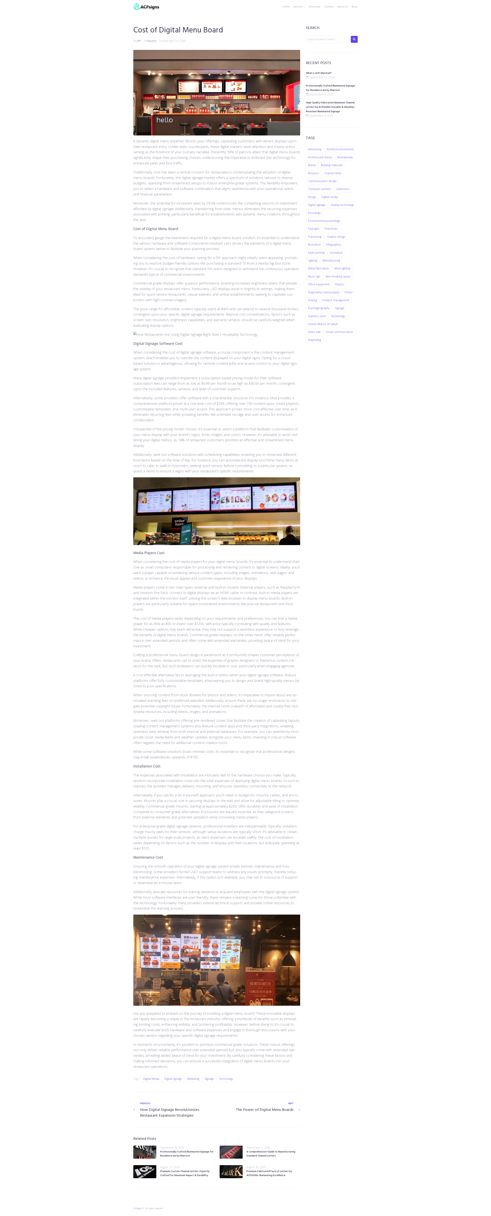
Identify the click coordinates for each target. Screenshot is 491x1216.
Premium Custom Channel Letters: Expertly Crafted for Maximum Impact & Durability (184, 1173)
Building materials (332, 165)
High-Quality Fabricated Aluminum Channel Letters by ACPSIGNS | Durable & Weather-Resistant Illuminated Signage (330, 107)
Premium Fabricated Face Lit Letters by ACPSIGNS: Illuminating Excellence (269, 1173)
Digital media (151, 1079)
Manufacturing (331, 260)
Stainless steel (317, 316)
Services (298, 7)
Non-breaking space (338, 276)
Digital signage (173, 1079)
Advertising (314, 149)
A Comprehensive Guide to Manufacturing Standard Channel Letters (270, 1154)
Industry (151, 41)
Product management (335, 300)
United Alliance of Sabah (323, 324)
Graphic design (336, 236)
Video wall (314, 332)
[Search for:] (327, 39)
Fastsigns (313, 228)
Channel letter (333, 173)
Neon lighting (342, 268)
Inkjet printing (316, 252)
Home (286, 7)
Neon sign (314, 276)
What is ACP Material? (319, 73)
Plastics (339, 284)
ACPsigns (137, 1208)
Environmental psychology (324, 221)
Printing (312, 300)
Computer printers (319, 189)
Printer (349, 292)
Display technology (342, 205)
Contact (329, 7)
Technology (226, 1079)
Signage (209, 1079)
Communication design (322, 181)
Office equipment (319, 284)
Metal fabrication (318, 268)
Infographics (333, 244)
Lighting (312, 260)
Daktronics (343, 189)
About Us (342, 7)
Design (312, 197)
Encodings (314, 213)
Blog (354, 7)
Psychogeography (319, 308)
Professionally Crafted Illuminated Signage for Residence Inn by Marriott (186, 1154)
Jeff (139, 41)
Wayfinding (314, 340)
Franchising (315, 236)
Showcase (314, 7)
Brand (312, 165)
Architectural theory (320, 157)
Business (313, 173)
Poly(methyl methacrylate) (323, 292)
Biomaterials (345, 157)
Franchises (331, 228)
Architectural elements (340, 149)
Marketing (193, 1079)
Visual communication (339, 332)
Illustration (314, 244)
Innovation (336, 252)
